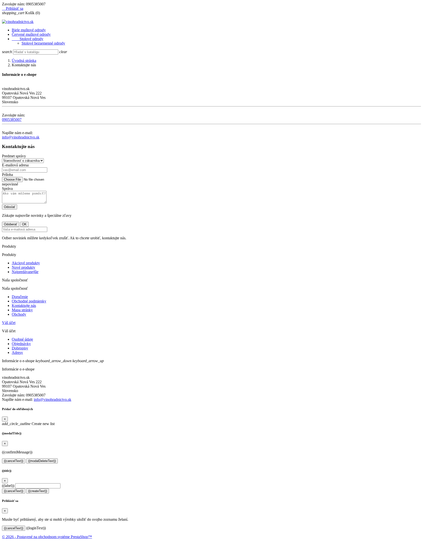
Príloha (7, 175)
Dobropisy (20, 348)
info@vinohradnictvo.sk (20, 137)
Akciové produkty (26, 263)
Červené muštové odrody (31, 34)
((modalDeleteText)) (42, 461)
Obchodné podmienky (29, 301)
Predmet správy (14, 156)
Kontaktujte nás (24, 305)
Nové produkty (23, 267)
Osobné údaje (22, 339)
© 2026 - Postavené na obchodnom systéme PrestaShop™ (47, 537)
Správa (7, 188)
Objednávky (21, 344)
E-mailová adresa (15, 165)
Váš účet (8, 323)
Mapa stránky (22, 310)
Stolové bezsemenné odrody (43, 43)
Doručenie (20, 297)
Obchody (19, 314)
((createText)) (37, 491)
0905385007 (12, 119)
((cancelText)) (13, 461)
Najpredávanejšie (25, 272)
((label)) (8, 486)
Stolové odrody (27, 39)
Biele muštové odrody (29, 30)
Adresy (17, 352)
